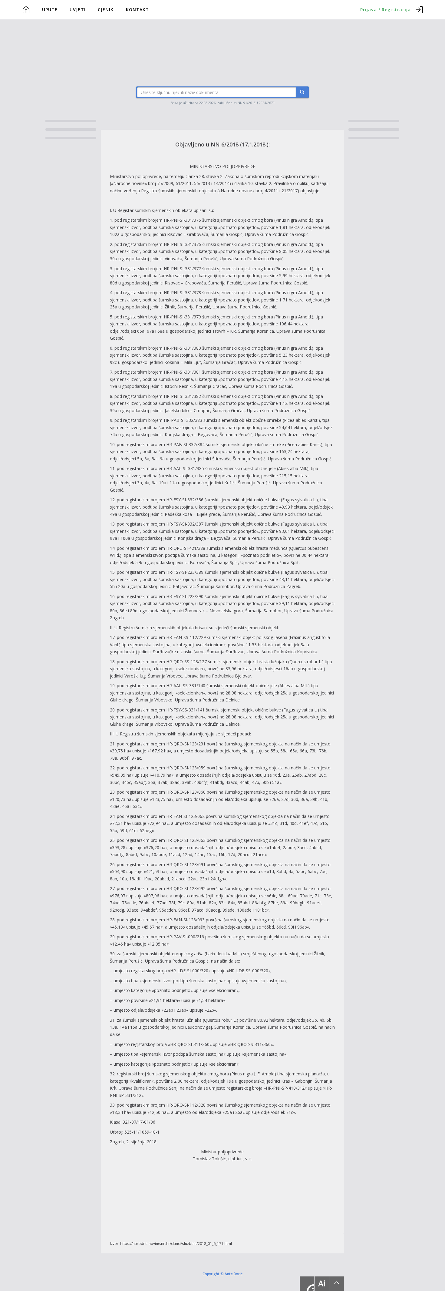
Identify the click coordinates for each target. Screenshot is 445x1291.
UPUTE (50, 9)
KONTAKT (137, 9)
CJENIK (106, 9)
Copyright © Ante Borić (222, 1273)
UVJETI (78, 9)
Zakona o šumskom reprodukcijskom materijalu (272, 176)
